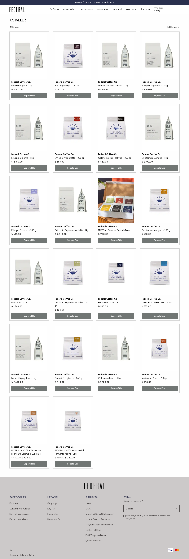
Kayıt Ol (51, 508)
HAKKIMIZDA (87, 9)
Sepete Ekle (29, 95)
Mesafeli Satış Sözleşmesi (99, 514)
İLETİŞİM (145, 9)
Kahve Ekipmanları (19, 514)
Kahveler (14, 503)
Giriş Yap (52, 503)
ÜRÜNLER (54, 9)
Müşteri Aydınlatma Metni (99, 524)
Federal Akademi (18, 519)
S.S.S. (88, 508)
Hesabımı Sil (53, 519)
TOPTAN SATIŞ (158, 9)
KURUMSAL (131, 9)
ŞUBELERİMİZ (70, 9)
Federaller (52, 514)
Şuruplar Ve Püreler (19, 508)
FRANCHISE (103, 9)
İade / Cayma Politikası (97, 519)
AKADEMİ (117, 9)
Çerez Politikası (93, 540)
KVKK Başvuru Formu (96, 535)
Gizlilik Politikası (93, 530)
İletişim (89, 503)
